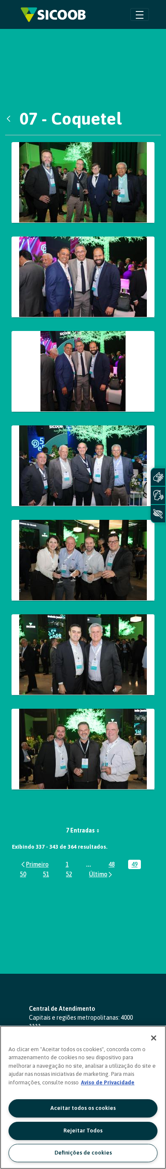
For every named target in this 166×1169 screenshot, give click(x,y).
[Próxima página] (101, 874)
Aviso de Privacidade (108, 1082)
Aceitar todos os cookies (83, 1108)
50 (24, 875)
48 (113, 865)
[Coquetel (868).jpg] (83, 465)
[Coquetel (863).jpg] (83, 371)
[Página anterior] (34, 864)
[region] (83, 1097)
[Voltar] (10, 119)
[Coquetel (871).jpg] (83, 560)
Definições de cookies (83, 1152)
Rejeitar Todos (83, 1130)
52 (70, 875)
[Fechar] (153, 1038)
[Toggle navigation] (139, 14)
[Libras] (158, 477)
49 (136, 865)
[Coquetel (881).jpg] (83, 749)
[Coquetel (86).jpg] (83, 182)
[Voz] (158, 495)
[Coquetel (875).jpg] (83, 654)
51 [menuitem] (47, 875)
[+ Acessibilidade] (158, 513)
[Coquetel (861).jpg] (83, 277)
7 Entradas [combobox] (80, 830)
